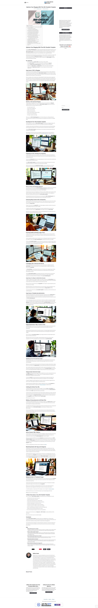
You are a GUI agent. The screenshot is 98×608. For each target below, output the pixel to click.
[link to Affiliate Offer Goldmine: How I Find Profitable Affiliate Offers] (33, 578)
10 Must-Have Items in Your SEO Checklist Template (34, 43)
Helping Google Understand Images (33, 38)
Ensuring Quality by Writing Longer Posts (33, 33)
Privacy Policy (46, 599)
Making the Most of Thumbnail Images (32, 42)
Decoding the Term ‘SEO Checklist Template (33, 30)
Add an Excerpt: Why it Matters (32, 40)
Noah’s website (44, 133)
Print (49, 549)
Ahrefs (45, 444)
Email (45, 549)
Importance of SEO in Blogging (31, 28)
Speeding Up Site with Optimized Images (33, 37)
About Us (49, 599)
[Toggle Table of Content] (41, 26)
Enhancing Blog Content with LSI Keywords (33, 32)
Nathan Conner (39, 8)
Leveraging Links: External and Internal (32, 34)
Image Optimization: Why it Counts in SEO (33, 36)
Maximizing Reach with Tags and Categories (33, 41)
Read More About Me (65, 29)
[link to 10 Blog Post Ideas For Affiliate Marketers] (49, 578)
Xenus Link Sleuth (42, 384)
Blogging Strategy (45, 8)
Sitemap (53, 599)
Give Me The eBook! (66, 109)
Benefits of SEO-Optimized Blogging (33, 29)
